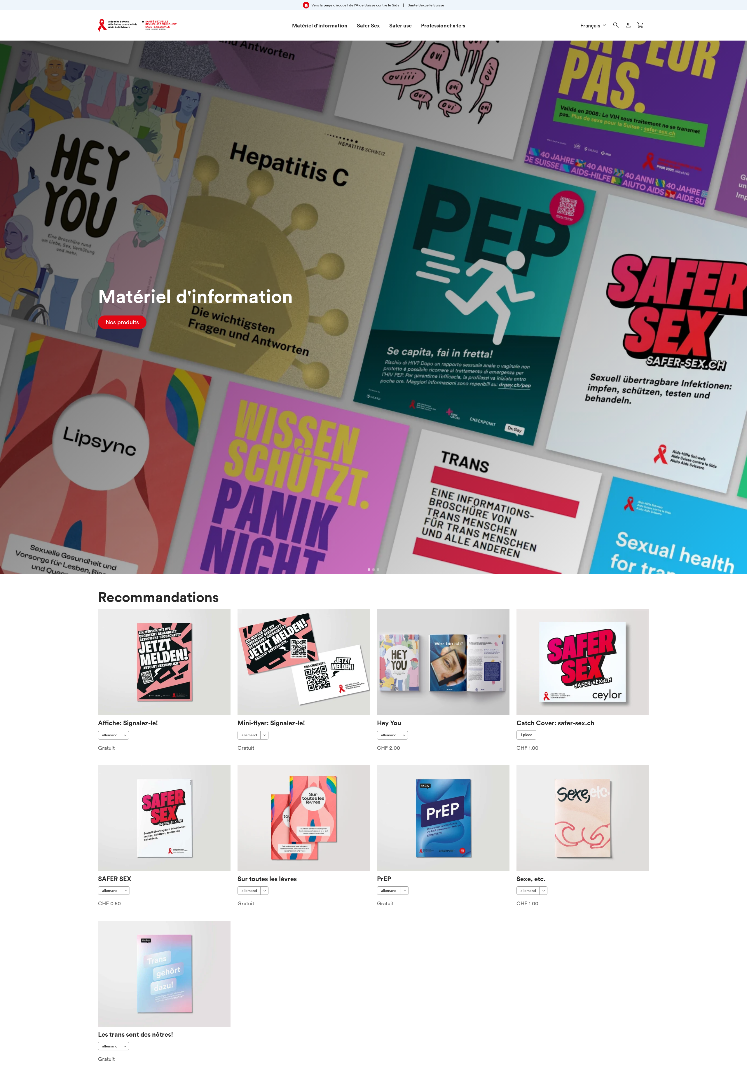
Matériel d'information (320, 25)
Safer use (400, 25)
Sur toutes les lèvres (267, 878)
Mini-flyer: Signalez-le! (271, 723)
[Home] (137, 25)
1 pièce (526, 734)
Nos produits (122, 322)
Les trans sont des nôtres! (135, 1034)
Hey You (389, 723)
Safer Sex (368, 25)
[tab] (369, 569)
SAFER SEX (114, 878)
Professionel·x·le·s (443, 25)
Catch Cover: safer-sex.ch (555, 723)
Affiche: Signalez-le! (128, 723)
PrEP (384, 878)
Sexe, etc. (531, 878)
